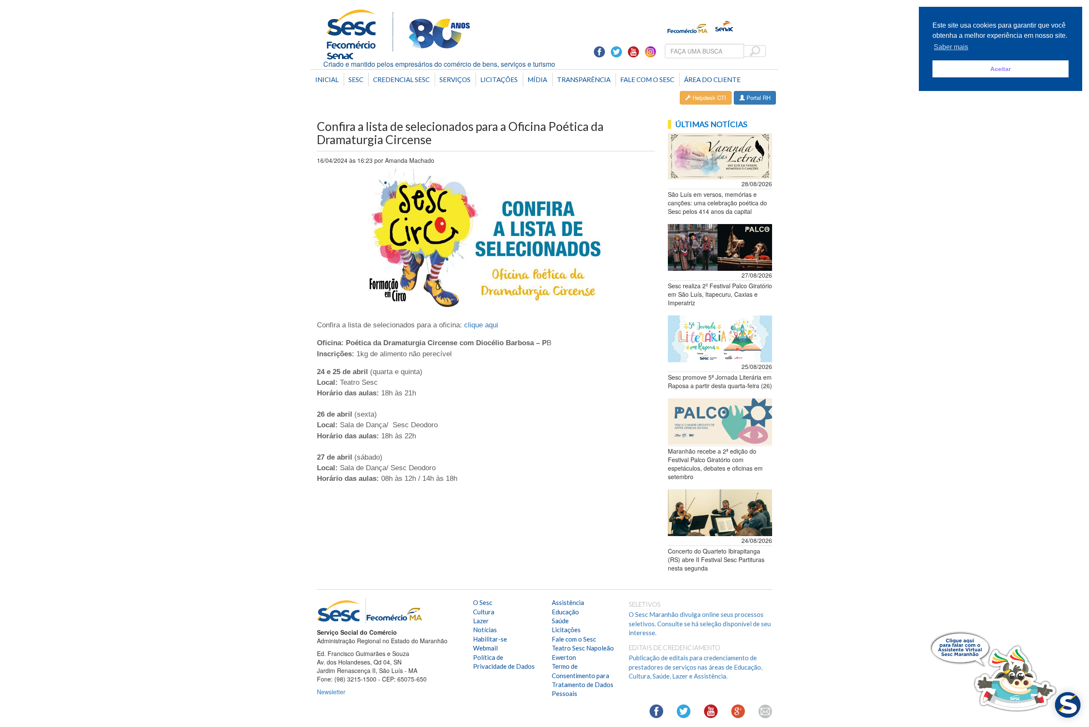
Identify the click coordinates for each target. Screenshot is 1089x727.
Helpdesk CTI (708, 98)
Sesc (355, 79)
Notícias (485, 629)
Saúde (560, 621)
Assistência (568, 602)
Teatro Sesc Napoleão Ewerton (583, 652)
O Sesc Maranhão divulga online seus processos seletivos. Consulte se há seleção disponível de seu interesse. (700, 623)
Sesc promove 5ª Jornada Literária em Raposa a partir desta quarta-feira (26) (720, 381)
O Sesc (482, 602)
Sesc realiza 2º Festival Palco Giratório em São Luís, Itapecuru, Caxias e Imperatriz (720, 294)
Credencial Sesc (401, 79)
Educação (565, 612)
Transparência (583, 79)
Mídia (537, 79)
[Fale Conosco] (765, 711)
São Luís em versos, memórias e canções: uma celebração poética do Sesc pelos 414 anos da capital (717, 203)
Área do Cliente (712, 79)
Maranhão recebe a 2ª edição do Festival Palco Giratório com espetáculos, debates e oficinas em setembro (715, 464)
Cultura (483, 612)
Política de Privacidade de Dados (504, 661)
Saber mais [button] (951, 47)
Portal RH (757, 98)
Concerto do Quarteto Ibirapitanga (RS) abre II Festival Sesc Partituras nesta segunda (716, 559)
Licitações (499, 79)
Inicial (327, 79)
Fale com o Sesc (647, 79)
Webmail (485, 648)
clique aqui (481, 325)
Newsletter (331, 691)
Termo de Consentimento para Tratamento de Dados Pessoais (582, 679)
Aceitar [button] (1000, 68)
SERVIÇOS (454, 79)
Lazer (481, 621)
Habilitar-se (490, 639)
